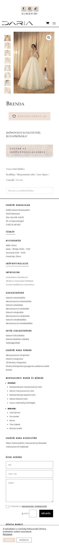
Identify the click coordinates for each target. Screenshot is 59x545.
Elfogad (9, 540)
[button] (48, 37)
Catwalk (10, 179)
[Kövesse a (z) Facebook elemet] (23, 8)
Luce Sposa (42, 174)
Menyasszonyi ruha (26, 174)
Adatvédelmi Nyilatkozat (17, 277)
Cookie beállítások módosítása (20, 284)
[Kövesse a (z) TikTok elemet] (35, 8)
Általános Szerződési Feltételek (19, 281)
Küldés (46, 513)
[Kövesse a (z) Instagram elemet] (29, 8)
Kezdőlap (10, 174)
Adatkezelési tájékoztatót (34, 506)
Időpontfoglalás (17, 263)
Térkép (10, 231)
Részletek (7, 534)
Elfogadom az (28, 506)
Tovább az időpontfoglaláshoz (28, 150)
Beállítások (24, 540)
